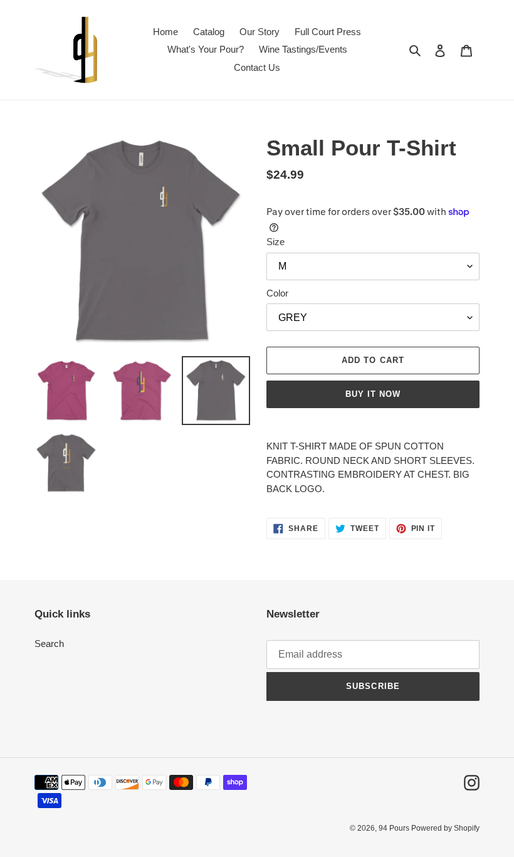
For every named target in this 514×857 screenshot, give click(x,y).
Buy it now (373, 394)
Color (277, 293)
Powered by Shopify (445, 828)
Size (275, 241)
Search (49, 643)
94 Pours (395, 828)
